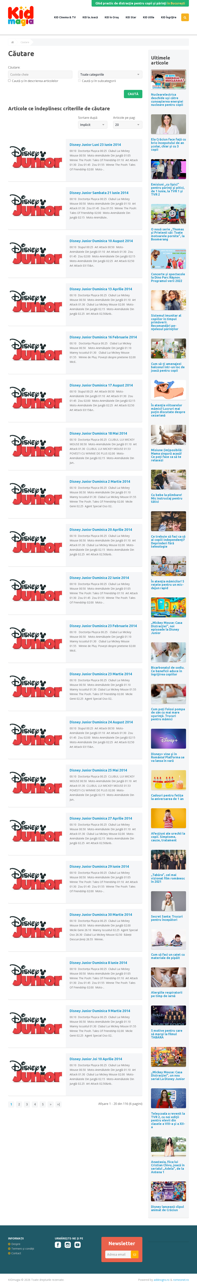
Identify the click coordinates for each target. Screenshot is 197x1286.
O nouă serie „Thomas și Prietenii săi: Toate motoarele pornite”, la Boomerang (167, 234)
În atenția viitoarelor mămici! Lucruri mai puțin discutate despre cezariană (168, 410)
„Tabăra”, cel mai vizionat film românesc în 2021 (168, 878)
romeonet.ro (181, 1280)
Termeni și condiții (22, 1248)
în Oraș (114, 17)
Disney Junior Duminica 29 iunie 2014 (99, 866)
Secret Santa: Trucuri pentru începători (167, 918)
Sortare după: (88, 117)
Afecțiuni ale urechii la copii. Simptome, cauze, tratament (168, 837)
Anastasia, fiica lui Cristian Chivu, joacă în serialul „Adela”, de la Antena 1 (167, 1167)
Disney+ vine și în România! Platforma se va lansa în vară (167, 757)
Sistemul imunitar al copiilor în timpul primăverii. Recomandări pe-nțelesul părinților (166, 322)
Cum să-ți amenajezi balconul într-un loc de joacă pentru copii (168, 367)
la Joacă (92, 17)
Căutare (25, 42)
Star (133, 17)
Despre (15, 1244)
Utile (150, 17)
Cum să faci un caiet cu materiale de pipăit (168, 956)
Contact (16, 1253)
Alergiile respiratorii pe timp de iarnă (166, 994)
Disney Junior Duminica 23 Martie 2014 (101, 674)
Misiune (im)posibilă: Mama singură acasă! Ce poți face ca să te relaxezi (166, 455)
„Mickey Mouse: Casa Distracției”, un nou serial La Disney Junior (168, 1075)
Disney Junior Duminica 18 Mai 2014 (98, 433)
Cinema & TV (67, 17)
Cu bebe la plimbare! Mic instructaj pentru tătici (166, 498)
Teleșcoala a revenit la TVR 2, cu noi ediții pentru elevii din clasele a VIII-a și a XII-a (168, 1120)
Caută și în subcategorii (99, 81)
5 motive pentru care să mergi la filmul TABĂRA (166, 1034)
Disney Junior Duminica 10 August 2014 (101, 241)
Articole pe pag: (124, 117)
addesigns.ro (161, 1280)
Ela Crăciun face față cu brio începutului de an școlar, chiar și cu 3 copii (168, 144)
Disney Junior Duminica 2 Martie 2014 (100, 481)
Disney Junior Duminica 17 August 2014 (101, 385)
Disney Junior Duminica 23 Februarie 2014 (103, 626)
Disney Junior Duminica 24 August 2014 (101, 722)
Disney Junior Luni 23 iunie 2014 (95, 144)
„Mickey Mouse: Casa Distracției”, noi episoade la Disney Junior (166, 628)
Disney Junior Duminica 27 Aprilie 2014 (101, 818)
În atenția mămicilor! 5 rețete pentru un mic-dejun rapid (167, 585)
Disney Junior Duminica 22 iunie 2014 (99, 578)
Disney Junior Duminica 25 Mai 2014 (98, 770)
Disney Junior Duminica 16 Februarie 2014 (103, 337)
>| (58, 1104)
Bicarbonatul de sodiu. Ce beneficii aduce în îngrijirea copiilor (167, 671)
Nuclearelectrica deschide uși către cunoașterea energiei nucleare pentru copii (167, 99)
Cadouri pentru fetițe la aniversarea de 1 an (167, 797)
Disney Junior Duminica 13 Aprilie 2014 (101, 289)
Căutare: (14, 67)
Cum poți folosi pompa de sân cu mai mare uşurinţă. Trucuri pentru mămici (168, 714)
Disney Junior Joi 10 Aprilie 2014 (96, 1059)
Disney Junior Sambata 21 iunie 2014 (99, 193)
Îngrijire (170, 17)
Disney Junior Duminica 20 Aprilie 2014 (101, 529)
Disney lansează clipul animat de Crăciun (167, 1208)
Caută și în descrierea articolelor (35, 81)
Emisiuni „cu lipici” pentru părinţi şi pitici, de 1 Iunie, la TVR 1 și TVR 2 (167, 189)
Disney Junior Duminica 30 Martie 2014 (101, 914)
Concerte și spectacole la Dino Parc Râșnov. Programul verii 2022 (168, 277)
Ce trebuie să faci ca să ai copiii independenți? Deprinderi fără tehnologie (168, 541)
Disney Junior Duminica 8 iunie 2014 (98, 963)
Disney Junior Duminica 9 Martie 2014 (100, 1011)
